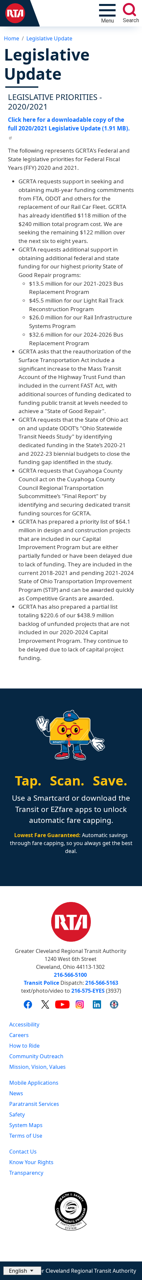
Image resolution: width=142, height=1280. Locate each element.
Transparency (26, 1172)
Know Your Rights (31, 1162)
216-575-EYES (88, 990)
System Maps (26, 1125)
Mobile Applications (33, 1082)
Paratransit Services (34, 1104)
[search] (129, 9)
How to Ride (24, 1045)
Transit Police (41, 982)
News (16, 1093)
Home (11, 38)
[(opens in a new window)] (28, 1004)
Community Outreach (36, 1056)
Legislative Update (49, 38)
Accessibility (24, 1024)
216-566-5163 (101, 982)
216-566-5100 (70, 974)
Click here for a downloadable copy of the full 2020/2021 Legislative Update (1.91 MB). (69, 124)
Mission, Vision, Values (37, 1066)
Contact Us (23, 1151)
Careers (19, 1035)
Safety (17, 1114)
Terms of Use (25, 1135)
